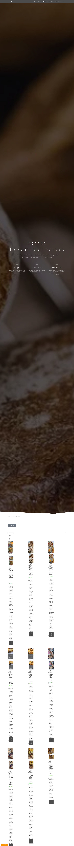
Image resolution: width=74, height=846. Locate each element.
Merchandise (57, 267)
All (9, 539)
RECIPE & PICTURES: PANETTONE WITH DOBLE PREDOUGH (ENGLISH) (31, 777)
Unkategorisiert (11, 774)
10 (9, 536)
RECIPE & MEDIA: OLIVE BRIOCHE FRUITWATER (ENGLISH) (31, 678)
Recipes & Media (10, 568)
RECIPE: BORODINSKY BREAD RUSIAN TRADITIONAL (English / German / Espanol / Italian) (51, 769)
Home (9, 516)
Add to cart (11, 642)
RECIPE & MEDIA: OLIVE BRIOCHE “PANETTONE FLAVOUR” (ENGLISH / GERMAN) (11, 679)
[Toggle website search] (64, 1)
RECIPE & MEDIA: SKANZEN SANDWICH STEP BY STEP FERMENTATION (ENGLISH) (11, 780)
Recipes (17, 267)
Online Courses (37, 267)
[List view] (8, 531)
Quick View (10, 553)
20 (9, 538)
